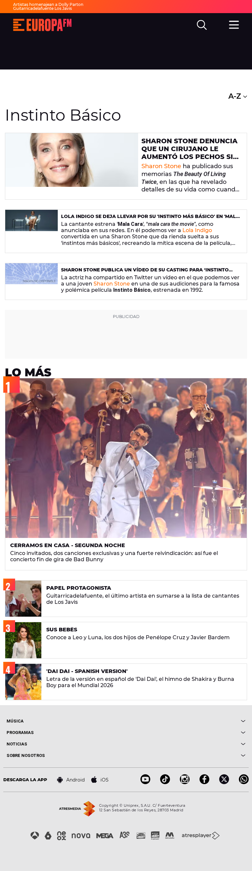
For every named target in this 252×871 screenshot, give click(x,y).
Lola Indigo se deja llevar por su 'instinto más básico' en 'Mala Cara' (150, 219)
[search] (202, 25)
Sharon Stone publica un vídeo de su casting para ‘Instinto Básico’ (145, 272)
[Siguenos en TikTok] (165, 782)
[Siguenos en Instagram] (185, 782)
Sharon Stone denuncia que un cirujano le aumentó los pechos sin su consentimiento (189, 152)
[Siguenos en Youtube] (145, 782)
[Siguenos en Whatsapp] (244, 782)
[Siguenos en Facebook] (204, 782)
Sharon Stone (161, 166)
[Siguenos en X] (224, 782)
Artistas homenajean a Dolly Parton (48, 4)
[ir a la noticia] (71, 166)
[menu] (234, 24)
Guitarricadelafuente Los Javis (42, 8)
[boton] (185, 721)
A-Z (235, 96)
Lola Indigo (197, 230)
